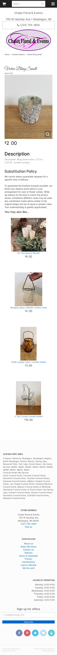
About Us (28, 543)
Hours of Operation (28, 555)
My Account (29, 568)
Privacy (28, 559)
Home (7, 54)
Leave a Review (28, 565)
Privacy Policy (11, 651)
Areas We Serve (28, 546)
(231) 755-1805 (29, 25)
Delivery (28, 552)
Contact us (28, 549)
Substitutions (28, 562)
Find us (28, 527)
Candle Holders (18, 54)
